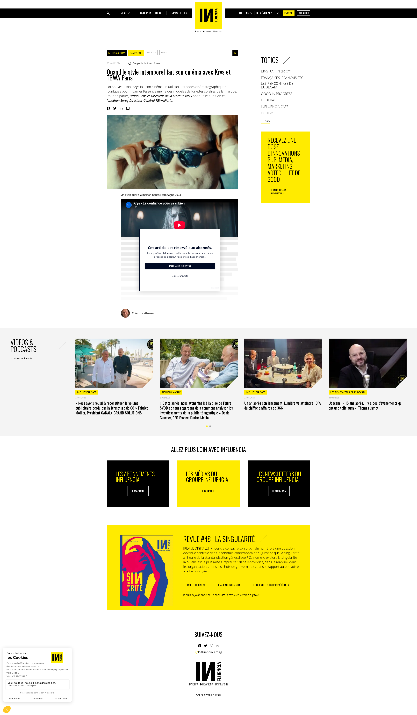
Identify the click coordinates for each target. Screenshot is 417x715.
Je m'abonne (138, 491)
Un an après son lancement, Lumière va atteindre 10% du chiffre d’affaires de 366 (282, 405)
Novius (217, 695)
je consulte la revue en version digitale (235, 595)
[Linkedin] (121, 108)
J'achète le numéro (196, 585)
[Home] (208, 17)
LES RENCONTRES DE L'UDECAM (347, 392)
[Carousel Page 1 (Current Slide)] (207, 426)
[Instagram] (211, 645)
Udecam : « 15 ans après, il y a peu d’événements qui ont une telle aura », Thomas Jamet (365, 405)
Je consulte (208, 491)
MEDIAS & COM (116, 52)
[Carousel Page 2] (210, 426)
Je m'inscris (279, 491)
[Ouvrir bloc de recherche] (108, 13)
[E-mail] (127, 108)
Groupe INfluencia (150, 13)
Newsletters (179, 13)
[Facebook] (108, 108)
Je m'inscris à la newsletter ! (278, 191)
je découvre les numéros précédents (271, 585)
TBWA (164, 52)
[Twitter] (114, 108)
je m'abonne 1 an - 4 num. (229, 585)
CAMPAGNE (136, 52)
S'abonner (288, 13)
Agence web (203, 695)
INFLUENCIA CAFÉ (86, 392)
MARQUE (151, 52)
